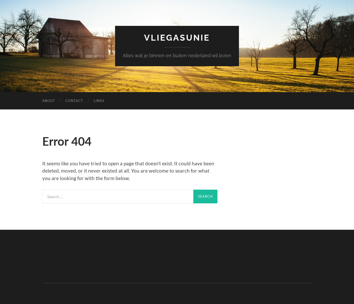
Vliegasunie (177, 37)
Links (99, 101)
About (48, 101)
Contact (74, 101)
